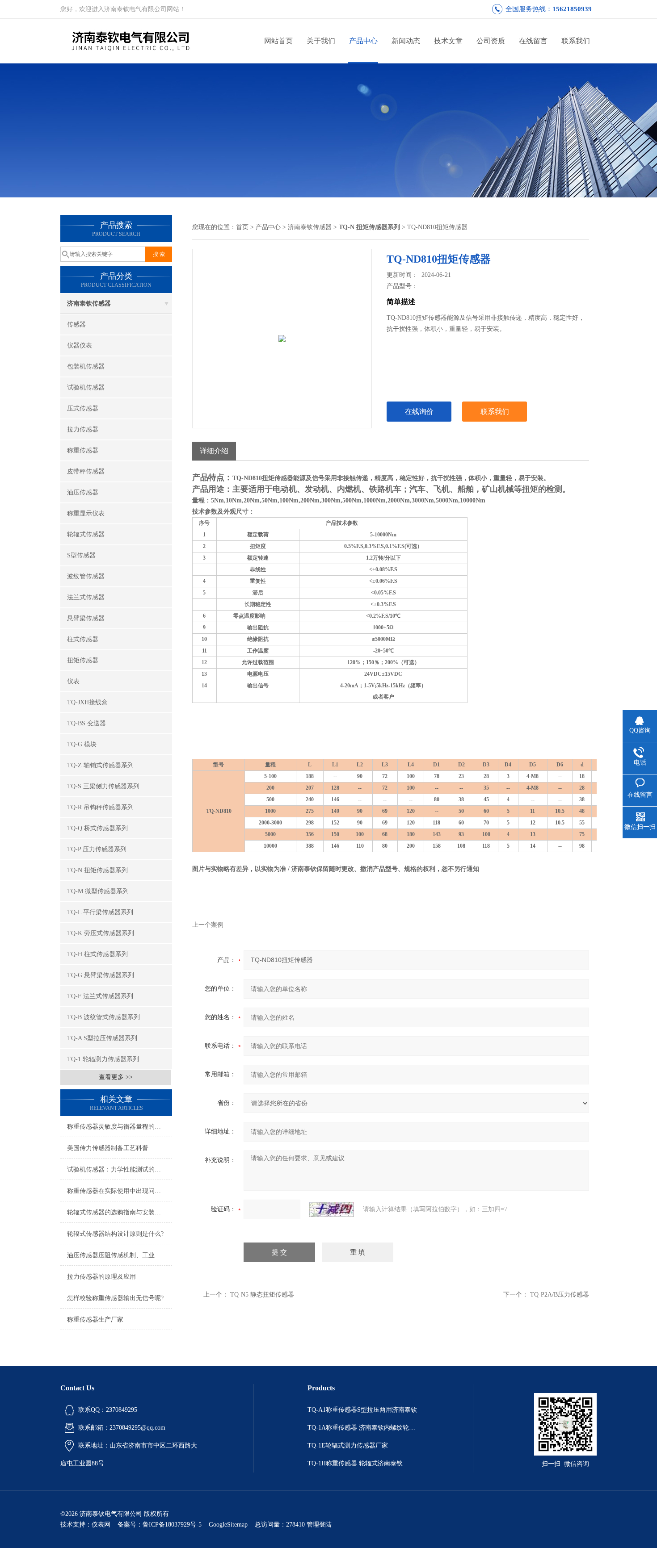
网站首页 (278, 41)
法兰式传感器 (86, 597)
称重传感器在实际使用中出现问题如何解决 (119, 1191)
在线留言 (533, 41)
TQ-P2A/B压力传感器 (559, 1294)
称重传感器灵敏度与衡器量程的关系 (117, 1126)
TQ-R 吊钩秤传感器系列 (100, 807)
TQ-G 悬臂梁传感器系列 (100, 975)
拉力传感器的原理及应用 (101, 1276)
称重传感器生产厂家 (95, 1319)
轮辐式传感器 (86, 534)
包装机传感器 (86, 366)
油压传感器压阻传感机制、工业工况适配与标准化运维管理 (119, 1255)
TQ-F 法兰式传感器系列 (100, 996)
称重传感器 (82, 450)
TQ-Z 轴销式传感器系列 (100, 765)
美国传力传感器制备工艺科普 (107, 1148)
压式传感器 (82, 408)
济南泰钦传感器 (89, 303)
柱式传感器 (82, 639)
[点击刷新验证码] (331, 1209)
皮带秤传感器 (86, 471)
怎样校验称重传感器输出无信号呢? (115, 1298)
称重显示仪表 (86, 513)
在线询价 (419, 411)
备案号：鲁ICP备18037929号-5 (160, 1524)
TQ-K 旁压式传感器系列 (100, 933)
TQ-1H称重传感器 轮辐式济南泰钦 (355, 1463)
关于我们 (321, 41)
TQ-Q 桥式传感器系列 (97, 828)
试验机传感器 (86, 387)
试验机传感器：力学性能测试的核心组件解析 (119, 1169)
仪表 (73, 681)
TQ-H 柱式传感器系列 (97, 954)
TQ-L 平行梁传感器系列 (100, 912)
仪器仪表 (79, 345)
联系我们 (575, 41)
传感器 (76, 324)
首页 (242, 227)
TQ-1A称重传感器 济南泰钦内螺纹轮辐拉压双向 (363, 1427)
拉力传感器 (82, 429)
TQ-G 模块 (82, 744)
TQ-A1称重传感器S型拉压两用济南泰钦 (362, 1409)
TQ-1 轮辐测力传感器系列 (103, 1059)
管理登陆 (319, 1524)
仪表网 (101, 1524)
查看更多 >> (116, 1077)
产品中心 (363, 41)
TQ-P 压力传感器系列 (96, 849)
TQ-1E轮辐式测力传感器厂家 (347, 1445)
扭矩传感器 (82, 660)
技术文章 (448, 41)
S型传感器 (81, 555)
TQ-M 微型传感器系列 (98, 891)
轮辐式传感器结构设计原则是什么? (115, 1233)
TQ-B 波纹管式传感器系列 (103, 1017)
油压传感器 (82, 492)
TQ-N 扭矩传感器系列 (97, 870)
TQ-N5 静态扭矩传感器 (262, 1294)
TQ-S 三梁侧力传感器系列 (103, 786)
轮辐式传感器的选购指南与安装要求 (117, 1212)
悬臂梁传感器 (86, 618)
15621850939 (572, 9)
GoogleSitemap (228, 1524)
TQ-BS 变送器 (86, 723)
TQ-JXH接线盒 (87, 702)
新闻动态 (406, 41)
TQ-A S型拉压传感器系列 (102, 1038)
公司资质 (490, 41)
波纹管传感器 (86, 576)
